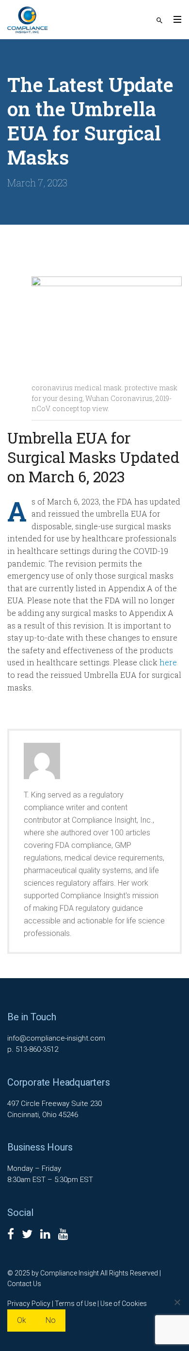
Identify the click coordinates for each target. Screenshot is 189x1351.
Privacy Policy (28, 1303)
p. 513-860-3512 (32, 1049)
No (51, 1320)
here (168, 662)
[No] (177, 1302)
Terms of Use (75, 1303)
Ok (21, 1320)
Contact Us (24, 1284)
